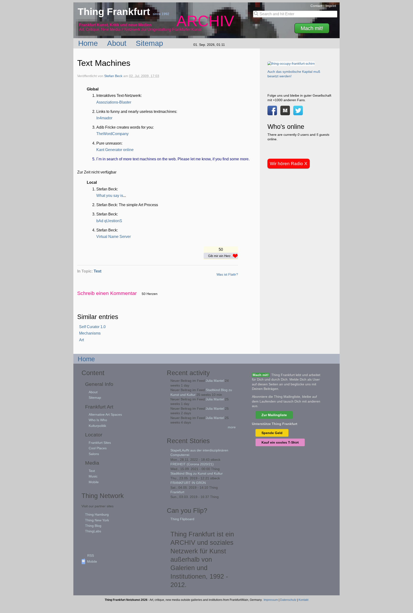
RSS (90, 555)
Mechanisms (90, 333)
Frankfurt (177, 492)
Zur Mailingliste (274, 415)
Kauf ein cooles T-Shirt (280, 442)
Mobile (94, 482)
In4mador (104, 118)
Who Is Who (98, 420)
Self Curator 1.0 (92, 327)
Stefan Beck (113, 76)
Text (97, 271)
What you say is (109, 196)
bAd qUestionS (109, 221)
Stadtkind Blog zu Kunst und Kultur (196, 473)
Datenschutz (288, 600)
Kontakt (303, 600)
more (232, 427)
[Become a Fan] (272, 113)
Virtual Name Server (113, 237)
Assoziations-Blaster (113, 102)
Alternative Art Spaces (105, 414)
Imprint (331, 6)
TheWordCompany (112, 134)
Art (81, 340)
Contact (316, 6)
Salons (94, 454)
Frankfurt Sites (100, 443)
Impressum (271, 600)
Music (93, 476)
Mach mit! (312, 28)
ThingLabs (93, 531)
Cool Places (98, 448)
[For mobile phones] (285, 113)
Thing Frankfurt (115, 11)
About (118, 43)
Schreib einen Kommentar (107, 293)
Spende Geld (272, 433)
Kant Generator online (115, 150)
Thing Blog (93, 526)
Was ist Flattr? (227, 274)
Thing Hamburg (97, 514)
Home (89, 43)
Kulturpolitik (97, 426)
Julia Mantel (215, 380)
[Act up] (291, 63)
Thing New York (97, 520)
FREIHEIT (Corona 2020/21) (192, 464)
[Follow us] (298, 113)
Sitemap (150, 43)
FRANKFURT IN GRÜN (188, 483)
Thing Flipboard (182, 519)
